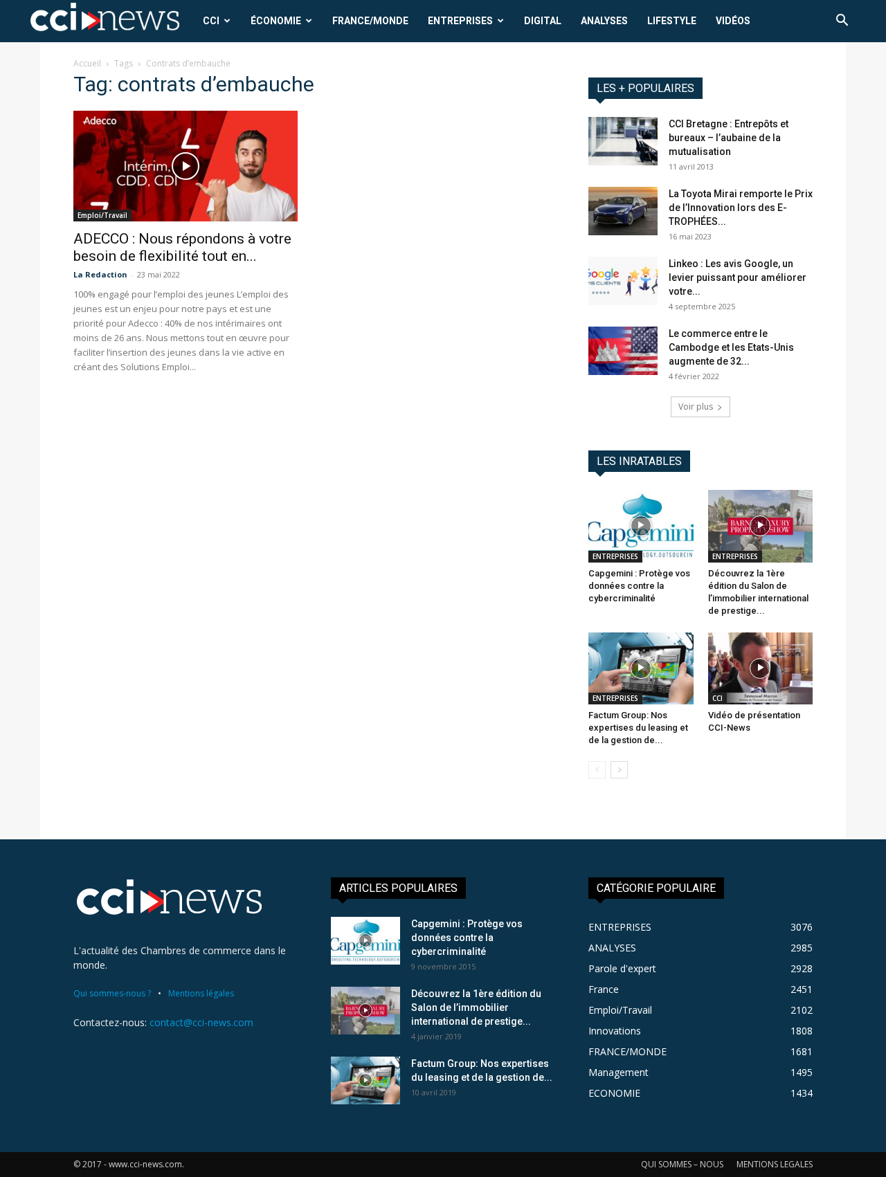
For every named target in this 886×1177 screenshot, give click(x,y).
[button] (841, 21)
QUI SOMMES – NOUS (682, 1164)
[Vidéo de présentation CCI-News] (760, 668)
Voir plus (695, 406)
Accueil (87, 63)
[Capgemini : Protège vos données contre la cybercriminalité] (641, 526)
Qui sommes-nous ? (112, 993)
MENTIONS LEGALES (774, 1164)
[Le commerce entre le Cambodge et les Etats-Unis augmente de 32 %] (623, 351)
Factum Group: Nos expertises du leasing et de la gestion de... (638, 727)
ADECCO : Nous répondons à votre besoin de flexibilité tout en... (182, 247)
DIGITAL (542, 20)
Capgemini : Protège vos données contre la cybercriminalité (639, 585)
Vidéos (733, 20)
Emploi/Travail (102, 215)
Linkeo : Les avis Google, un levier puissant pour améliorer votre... (737, 277)
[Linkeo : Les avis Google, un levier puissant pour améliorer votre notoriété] (623, 281)
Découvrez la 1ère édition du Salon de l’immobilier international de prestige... (476, 1007)
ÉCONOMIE (276, 20)
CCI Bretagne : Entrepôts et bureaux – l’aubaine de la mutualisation (728, 137)
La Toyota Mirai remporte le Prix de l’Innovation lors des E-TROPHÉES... (741, 207)
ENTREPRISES (460, 20)
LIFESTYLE (671, 20)
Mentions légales (201, 993)
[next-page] (619, 769)
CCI (211, 20)
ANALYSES (604, 20)
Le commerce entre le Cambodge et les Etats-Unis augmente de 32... (731, 347)
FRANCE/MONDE (370, 20)
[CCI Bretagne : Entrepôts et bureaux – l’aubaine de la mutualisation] (623, 141)
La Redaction (100, 274)
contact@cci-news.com (201, 1022)
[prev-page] (597, 769)
